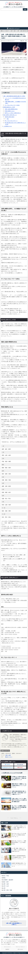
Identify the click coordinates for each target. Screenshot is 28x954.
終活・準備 (6, 875)
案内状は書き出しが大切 (9, 107)
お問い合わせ (20, 949)
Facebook (20, 764)
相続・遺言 (6, 882)
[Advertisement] (14, 19)
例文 (8, 118)
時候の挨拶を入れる (9, 111)
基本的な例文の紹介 (9, 116)
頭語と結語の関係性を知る (11, 109)
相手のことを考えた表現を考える (13, 113)
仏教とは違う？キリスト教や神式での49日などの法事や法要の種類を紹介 (19, 800)
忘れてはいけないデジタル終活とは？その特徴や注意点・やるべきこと (19, 835)
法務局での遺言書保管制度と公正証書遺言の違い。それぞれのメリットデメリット (19, 857)
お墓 (4, 888)
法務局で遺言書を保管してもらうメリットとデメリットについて (19, 865)
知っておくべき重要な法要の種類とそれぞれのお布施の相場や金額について (19, 807)
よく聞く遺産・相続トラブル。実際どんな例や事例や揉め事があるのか (19, 850)
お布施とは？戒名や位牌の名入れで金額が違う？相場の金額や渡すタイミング (19, 778)
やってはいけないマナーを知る (12, 105)
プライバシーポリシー (20, 946)
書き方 (6, 757)
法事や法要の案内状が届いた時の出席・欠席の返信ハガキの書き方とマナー (19, 793)
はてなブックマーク (8, 767)
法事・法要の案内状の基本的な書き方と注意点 (14, 96)
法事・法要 (24, 40)
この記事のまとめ (7, 126)
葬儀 (4, 877)
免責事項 (7, 949)
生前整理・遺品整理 (8, 879)
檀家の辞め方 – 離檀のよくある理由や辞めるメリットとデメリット (19, 785)
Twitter (8, 764)
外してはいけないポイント (11, 120)
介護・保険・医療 (7, 890)
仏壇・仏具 (6, 886)
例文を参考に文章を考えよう (10, 115)
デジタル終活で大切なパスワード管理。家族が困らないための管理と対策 (19, 827)
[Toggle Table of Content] (14, 93)
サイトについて (7, 946)
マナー (10, 757)
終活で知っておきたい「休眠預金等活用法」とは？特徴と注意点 (19, 842)
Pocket (21, 767)
